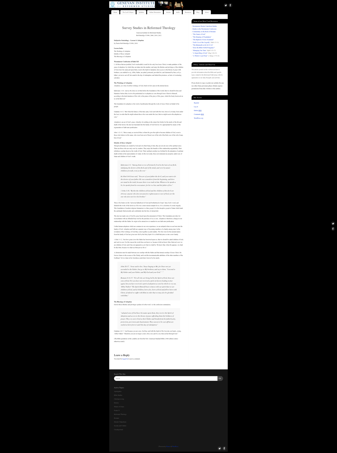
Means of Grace (119, 406)
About (207, 12)
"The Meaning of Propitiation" (201, 37)
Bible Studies (118, 395)
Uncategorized (118, 429)
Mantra (168, 446)
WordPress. (175, 446)
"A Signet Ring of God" (200, 53)
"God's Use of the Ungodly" (201, 42)
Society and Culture (120, 426)
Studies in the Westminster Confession (204, 29)
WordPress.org (198, 118)
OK (219, 378)
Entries (198, 110)
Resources (188, 12)
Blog (197, 12)
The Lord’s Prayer (127, 12)
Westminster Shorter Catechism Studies (204, 26)
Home (115, 12)
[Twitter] (226, 5)
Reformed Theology (120, 414)
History (116, 403)
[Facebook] (230, 5)
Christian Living (119, 399)
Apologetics (118, 391)
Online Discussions (155, 12)
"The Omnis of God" (199, 34)
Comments (199, 114)
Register (196, 103)
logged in (125, 359)
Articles (168, 12)
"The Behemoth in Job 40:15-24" (202, 45)
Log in (196, 106)
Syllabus (141, 12)
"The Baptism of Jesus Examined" (203, 39)
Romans (116, 418)
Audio (178, 12)
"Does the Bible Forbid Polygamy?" (203, 47)
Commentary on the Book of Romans (204, 31)
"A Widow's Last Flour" (200, 56)
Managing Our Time (199, 50)
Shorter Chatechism (120, 422)
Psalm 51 (117, 410)
